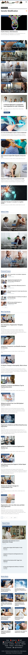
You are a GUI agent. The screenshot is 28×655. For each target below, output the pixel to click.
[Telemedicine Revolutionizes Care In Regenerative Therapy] (14, 532)
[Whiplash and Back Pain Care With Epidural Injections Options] (8, 397)
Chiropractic (5, 644)
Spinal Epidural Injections (5, 393)
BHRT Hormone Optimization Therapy (6, 72)
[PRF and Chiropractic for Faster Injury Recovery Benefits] (4, 293)
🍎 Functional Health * (20, 642)
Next (15, 517)
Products (11, 645)
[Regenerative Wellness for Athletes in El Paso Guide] (14, 222)
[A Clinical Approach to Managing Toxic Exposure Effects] (14, 259)
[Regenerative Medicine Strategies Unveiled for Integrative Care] (7, 625)
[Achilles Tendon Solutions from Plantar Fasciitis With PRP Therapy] (7, 597)
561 (11, 517)
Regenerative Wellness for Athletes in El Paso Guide (14, 228)
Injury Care (3, 139)
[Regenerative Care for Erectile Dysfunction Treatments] (21, 611)
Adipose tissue (14, 40)
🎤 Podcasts (8, 647)
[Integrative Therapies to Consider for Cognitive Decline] (14, 192)
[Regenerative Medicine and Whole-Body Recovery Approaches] (8, 418)
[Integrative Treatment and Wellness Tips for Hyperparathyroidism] (8, 379)
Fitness (6, 645)
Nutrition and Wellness (5, 454)
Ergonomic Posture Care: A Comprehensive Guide (12, 178)
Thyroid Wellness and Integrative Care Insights (6, 375)
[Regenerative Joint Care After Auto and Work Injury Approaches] (8, 498)
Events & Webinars (19, 645)
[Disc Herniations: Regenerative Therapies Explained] (8, 318)
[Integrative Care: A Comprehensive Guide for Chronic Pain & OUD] (14, 66)
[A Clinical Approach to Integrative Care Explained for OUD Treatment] (14, 102)
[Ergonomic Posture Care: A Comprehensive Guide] (14, 169)
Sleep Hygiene (3, 336)
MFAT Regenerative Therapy (6, 40)
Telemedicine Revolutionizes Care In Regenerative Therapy (10, 541)
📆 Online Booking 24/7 (8, 642)
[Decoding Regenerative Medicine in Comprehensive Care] (21, 583)
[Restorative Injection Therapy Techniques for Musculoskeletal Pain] (7, 583)
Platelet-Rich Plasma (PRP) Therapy (6, 579)
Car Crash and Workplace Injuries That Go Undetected (13, 132)
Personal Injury (4, 116)
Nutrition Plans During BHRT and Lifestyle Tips (13, 91)
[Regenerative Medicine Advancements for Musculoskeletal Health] (7, 611)
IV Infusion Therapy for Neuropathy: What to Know (14, 365)
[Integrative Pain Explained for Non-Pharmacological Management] (4, 281)
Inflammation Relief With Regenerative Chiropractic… (14, 246)
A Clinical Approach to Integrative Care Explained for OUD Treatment (14, 105)
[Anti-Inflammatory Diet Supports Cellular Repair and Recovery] (8, 458)
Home (7, 640)
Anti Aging (13, 51)
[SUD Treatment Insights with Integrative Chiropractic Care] (14, 146)
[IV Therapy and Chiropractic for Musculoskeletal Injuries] (14, 56)
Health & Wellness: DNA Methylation (9, 31)
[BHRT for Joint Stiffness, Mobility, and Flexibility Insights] (14, 77)
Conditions (11, 644)
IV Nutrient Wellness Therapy (6, 51)
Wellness (23, 644)
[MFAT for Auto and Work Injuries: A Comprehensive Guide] (4, 304)
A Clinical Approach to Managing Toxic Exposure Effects (14, 264)
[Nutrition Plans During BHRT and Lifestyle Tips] (14, 87)
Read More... (6, 112)
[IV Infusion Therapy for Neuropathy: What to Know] (8, 359)
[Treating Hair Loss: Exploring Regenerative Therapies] (21, 625)
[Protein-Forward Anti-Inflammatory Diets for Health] (4, 287)
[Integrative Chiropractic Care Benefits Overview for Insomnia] (8, 340)
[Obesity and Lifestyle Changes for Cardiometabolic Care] (8, 479)
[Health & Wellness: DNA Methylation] (14, 22)
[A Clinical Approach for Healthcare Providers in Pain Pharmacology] (4, 298)
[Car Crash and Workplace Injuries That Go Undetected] (14, 123)
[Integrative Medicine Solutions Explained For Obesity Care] (8, 440)
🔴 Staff (20, 640)
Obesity (2, 436)
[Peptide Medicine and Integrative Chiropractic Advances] (21, 597)
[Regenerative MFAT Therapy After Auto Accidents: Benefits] (14, 45)
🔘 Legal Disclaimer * (18, 647)
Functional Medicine (4, 15)
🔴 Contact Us (13, 640)
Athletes (14, 224)
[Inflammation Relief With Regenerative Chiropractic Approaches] (14, 240)
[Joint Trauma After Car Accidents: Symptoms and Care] (4, 276)
